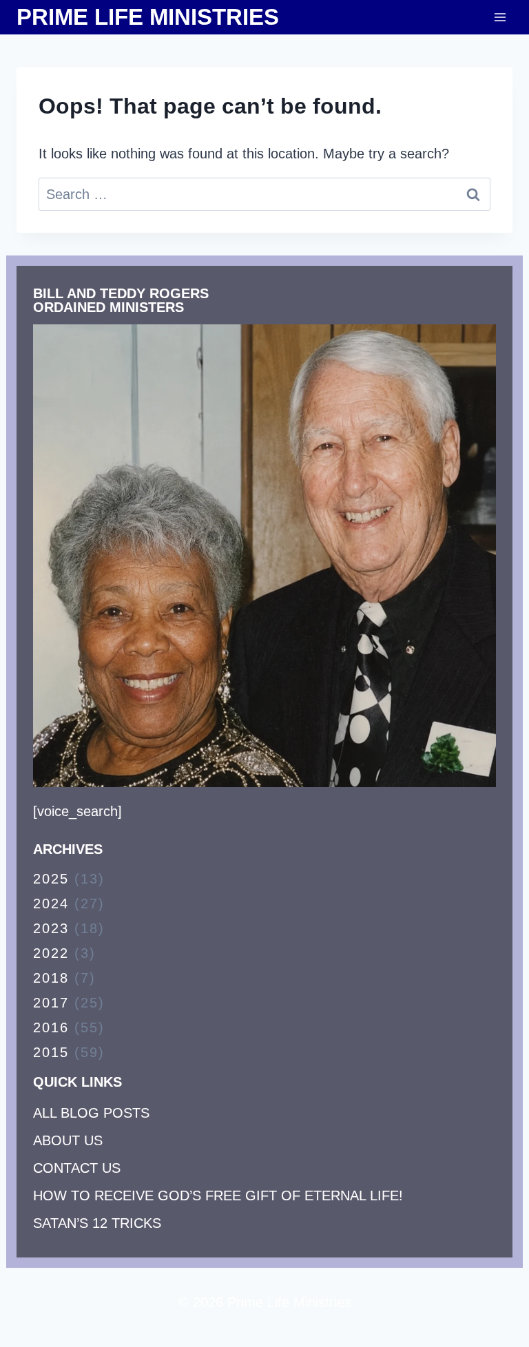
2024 (51, 903)
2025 (51, 878)
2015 (51, 1052)
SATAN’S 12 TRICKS (97, 1223)
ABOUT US (68, 1140)
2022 (51, 953)
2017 (51, 1002)
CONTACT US (77, 1168)
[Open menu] (499, 17)
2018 (51, 977)
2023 (51, 928)
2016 (51, 1027)
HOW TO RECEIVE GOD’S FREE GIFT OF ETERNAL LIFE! (218, 1195)
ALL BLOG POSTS (91, 1112)
